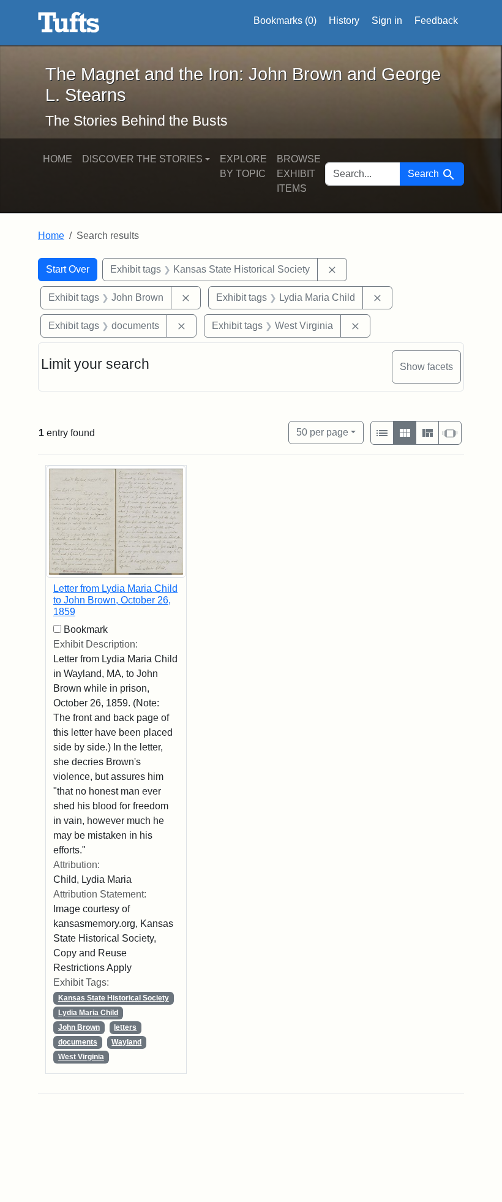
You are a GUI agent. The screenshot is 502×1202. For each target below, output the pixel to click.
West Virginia (81, 1057)
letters (125, 1027)
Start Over (67, 269)
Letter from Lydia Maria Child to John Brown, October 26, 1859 (115, 600)
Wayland (126, 1042)
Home (57, 159)
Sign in (387, 20)
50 (322, 431)
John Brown (79, 1027)
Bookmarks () (285, 20)
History (344, 20)
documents (77, 1042)
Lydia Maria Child (88, 1012)
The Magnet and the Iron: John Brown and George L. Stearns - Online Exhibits (69, 22)
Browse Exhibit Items (299, 174)
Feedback (436, 20)
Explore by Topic (243, 166)
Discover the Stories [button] (142, 159)
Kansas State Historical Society (113, 998)
